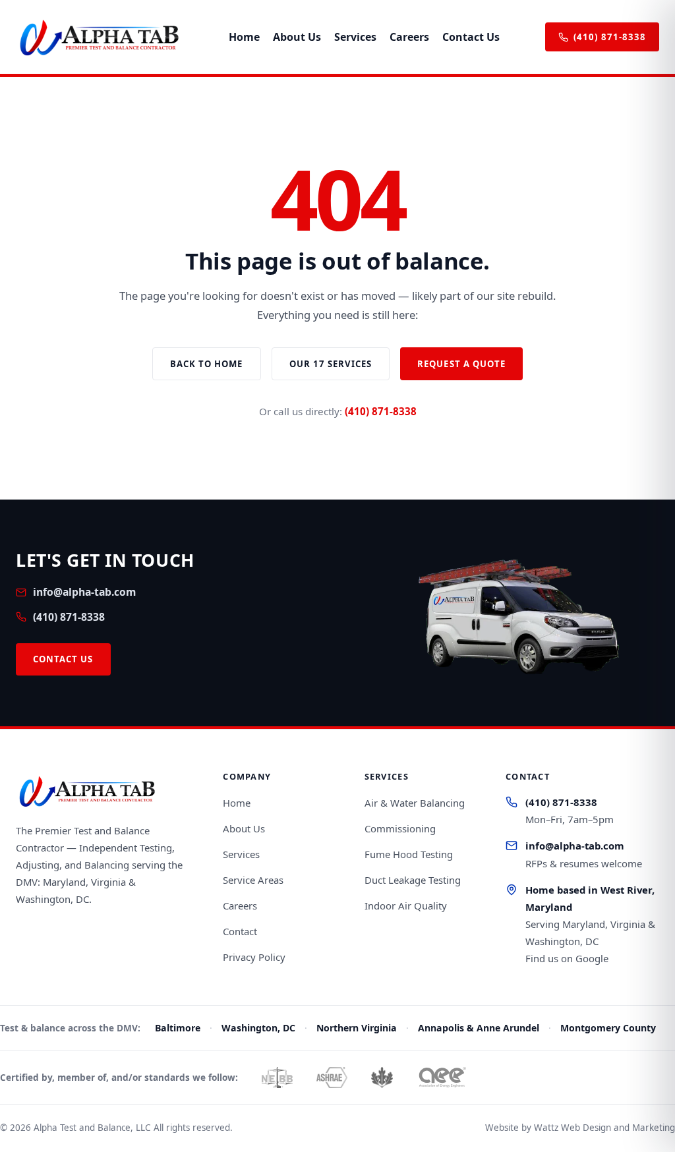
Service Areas (253, 879)
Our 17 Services (330, 364)
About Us (297, 37)
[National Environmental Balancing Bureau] (277, 1077)
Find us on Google (566, 958)
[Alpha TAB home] (99, 36)
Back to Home (206, 364)
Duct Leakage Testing (413, 879)
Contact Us (471, 37)
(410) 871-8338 (609, 37)
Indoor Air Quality (406, 905)
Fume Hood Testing (409, 854)
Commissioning (400, 828)
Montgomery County (608, 1028)
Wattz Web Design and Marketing (604, 1128)
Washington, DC (258, 1028)
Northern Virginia (356, 1028)
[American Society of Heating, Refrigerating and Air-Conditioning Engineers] (331, 1077)
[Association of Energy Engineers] (442, 1077)
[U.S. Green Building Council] (382, 1077)
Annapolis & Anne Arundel (478, 1028)
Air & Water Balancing (415, 802)
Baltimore (177, 1028)
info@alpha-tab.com (84, 592)
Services (355, 37)
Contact (240, 931)
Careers (409, 37)
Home (244, 37)
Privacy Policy (254, 957)
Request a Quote (461, 364)
